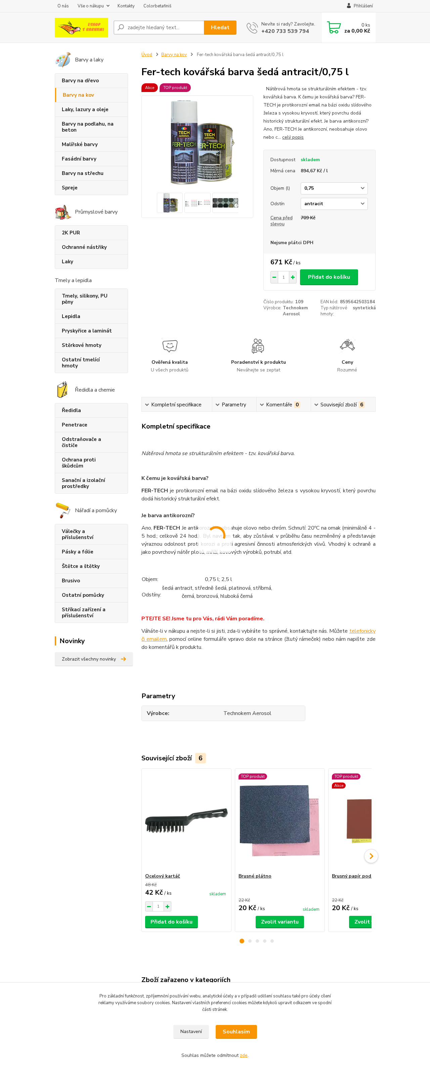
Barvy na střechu (82, 173)
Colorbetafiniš (157, 6)
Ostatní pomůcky (83, 595)
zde (244, 1055)
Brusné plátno (255, 876)
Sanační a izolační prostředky (83, 483)
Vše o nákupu (91, 6)
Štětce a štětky (81, 566)
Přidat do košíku (329, 277)
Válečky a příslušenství (77, 534)
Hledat (220, 27)
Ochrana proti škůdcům (79, 462)
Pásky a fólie (77, 551)
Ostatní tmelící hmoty (81, 362)
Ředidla (71, 410)
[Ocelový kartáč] (186, 820)
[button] (242, 941)
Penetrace (74, 424)
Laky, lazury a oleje (85, 109)
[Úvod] (81, 27)
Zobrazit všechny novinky (89, 659)
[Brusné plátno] (280, 820)
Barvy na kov (78, 95)
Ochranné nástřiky (84, 247)
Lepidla (71, 316)
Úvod (146, 55)
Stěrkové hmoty (81, 345)
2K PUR (71, 232)
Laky (67, 261)
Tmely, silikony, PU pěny (85, 299)
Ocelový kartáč (162, 876)
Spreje (70, 187)
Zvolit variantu (280, 922)
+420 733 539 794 (285, 31)
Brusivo (71, 580)
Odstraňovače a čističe (81, 442)
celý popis (293, 137)
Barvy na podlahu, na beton (88, 127)
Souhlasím (236, 1031)
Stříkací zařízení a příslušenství (83, 612)
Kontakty (126, 6)
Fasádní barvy (79, 158)
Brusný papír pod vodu (358, 876)
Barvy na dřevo (80, 80)
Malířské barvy (80, 144)
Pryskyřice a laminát (87, 330)
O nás (63, 6)
